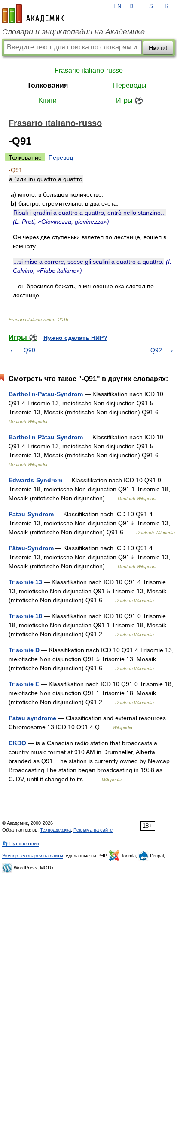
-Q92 (155, 350)
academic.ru (33, 13)
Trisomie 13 (25, 582)
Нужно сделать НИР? (75, 337)
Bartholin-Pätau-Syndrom (46, 437)
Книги (48, 100)
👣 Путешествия (20, 843)
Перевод (61, 157)
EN (117, 6)
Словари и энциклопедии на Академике (73, 32)
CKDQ (17, 743)
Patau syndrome (32, 718)
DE (133, 6)
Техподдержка (55, 829)
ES (149, 6)
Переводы (129, 85)
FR (164, 6)
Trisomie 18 (25, 616)
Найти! (158, 47)
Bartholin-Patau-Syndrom (46, 394)
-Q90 (28, 350)
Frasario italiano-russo (89, 70)
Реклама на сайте (93, 829)
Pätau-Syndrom (31, 548)
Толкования (47, 85)
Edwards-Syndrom (35, 480)
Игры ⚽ (129, 100)
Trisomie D (24, 650)
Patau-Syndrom (31, 514)
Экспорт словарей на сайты (32, 855)
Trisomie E (24, 684)
